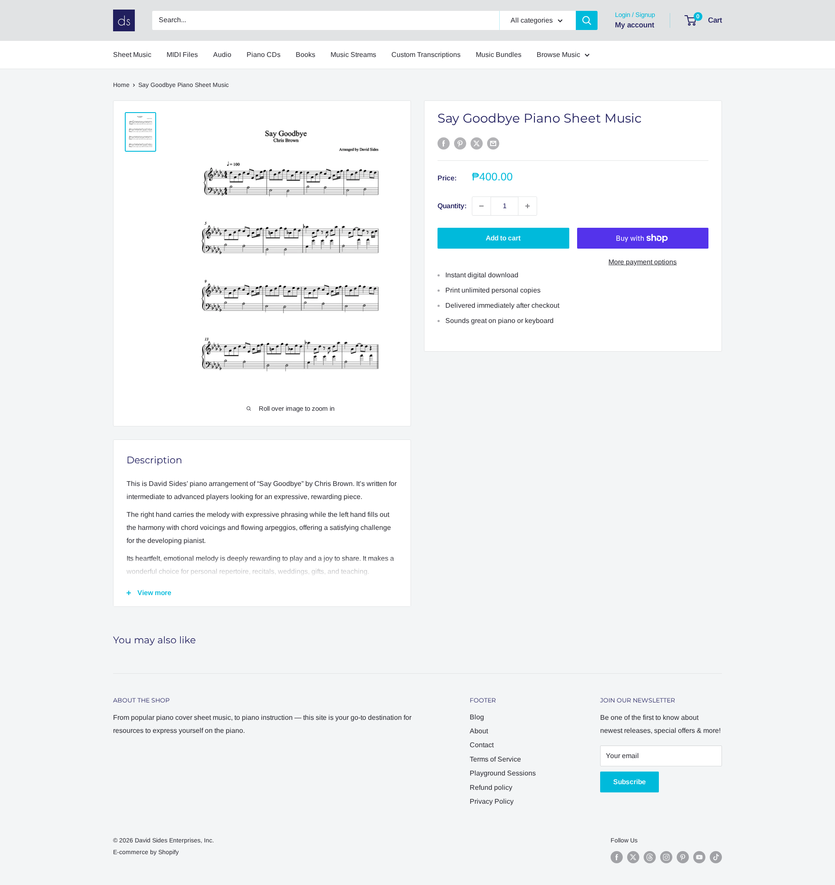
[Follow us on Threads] (650, 857)
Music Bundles (498, 54)
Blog (477, 717)
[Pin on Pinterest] (460, 143)
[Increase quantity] (527, 206)
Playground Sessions (503, 773)
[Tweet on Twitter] (477, 143)
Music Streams (353, 54)
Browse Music (558, 54)
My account (634, 25)
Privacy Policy (492, 801)
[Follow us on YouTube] (699, 857)
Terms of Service (495, 759)
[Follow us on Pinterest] (683, 857)
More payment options (642, 262)
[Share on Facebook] (444, 143)
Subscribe (629, 781)
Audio (222, 54)
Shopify (168, 851)
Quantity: (452, 206)
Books (305, 54)
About (479, 731)
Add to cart (503, 238)
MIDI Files (182, 54)
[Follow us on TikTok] (716, 857)
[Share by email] (493, 143)
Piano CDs (264, 54)
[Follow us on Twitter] (633, 857)
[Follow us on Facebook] (617, 857)
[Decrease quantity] (481, 206)
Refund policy (491, 787)
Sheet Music (132, 54)
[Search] (587, 20)
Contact (482, 745)
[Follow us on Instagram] (666, 857)
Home (121, 84)
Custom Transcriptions (426, 54)
